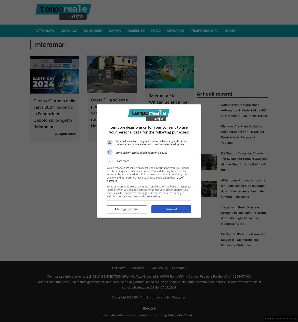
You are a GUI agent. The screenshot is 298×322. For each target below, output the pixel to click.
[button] (149, 161)
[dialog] (149, 161)
